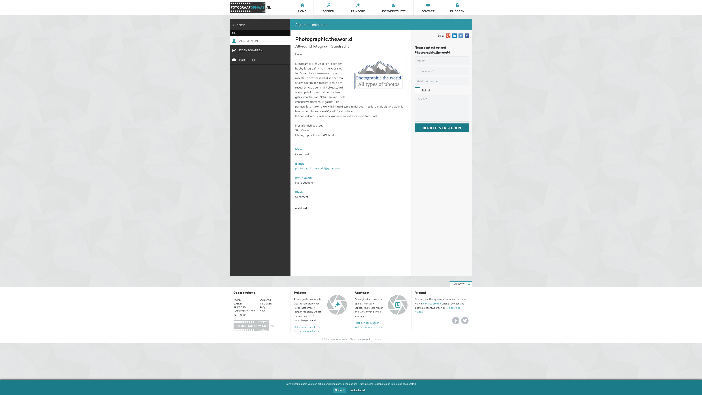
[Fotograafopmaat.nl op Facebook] (455, 320)
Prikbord (239, 307)
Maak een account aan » (368, 322)
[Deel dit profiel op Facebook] (467, 35)
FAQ (262, 307)
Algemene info (250, 41)
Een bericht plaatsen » (306, 330)
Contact (265, 299)
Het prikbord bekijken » (307, 326)
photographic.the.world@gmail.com (318, 168)
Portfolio (247, 60)
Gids (262, 311)
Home (237, 299)
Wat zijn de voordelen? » (368, 326)
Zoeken (238, 303)
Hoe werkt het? (244, 311)
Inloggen (266, 303)
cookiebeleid (409, 384)
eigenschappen (251, 50)
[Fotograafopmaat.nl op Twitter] (465, 320)
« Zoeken (238, 25)
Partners (239, 315)
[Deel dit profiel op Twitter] (460, 35)
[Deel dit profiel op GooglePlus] (448, 35)
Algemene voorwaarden (361, 339)
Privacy (377, 339)
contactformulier (432, 303)
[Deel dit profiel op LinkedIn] (454, 35)
